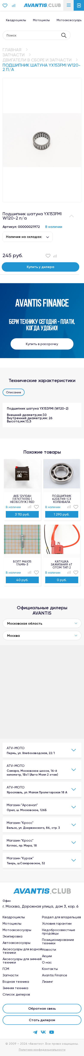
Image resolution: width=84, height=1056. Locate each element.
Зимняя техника (15, 988)
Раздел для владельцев (61, 917)
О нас (47, 962)
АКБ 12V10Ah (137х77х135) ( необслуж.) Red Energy (22, 498)
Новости (49, 949)
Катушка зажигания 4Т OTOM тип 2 (61, 564)
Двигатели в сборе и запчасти (37, 60)
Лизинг (47, 981)
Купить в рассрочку (42, 344)
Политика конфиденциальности (42, 1049)
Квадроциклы (16, 20)
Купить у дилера (40, 267)
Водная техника (16, 981)
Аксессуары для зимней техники (22, 960)
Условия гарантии (57, 923)
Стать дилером (42, 1020)
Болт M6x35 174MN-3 (22, 563)
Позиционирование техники (58, 941)
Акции (47, 956)
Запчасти (14, 55)
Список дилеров (16, 994)
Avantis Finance (54, 975)
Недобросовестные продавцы (58, 931)
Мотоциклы (41, 20)
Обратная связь (42, 1008)
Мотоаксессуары (17, 930)
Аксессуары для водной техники (22, 951)
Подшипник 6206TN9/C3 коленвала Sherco (61, 498)
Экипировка (12, 936)
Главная (12, 50)
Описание (13, 392)
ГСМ (6, 969)
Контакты (50, 969)
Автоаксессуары (16, 943)
